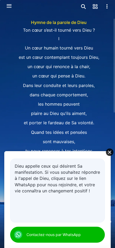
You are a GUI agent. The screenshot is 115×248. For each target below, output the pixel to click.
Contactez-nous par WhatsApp (53, 234)
